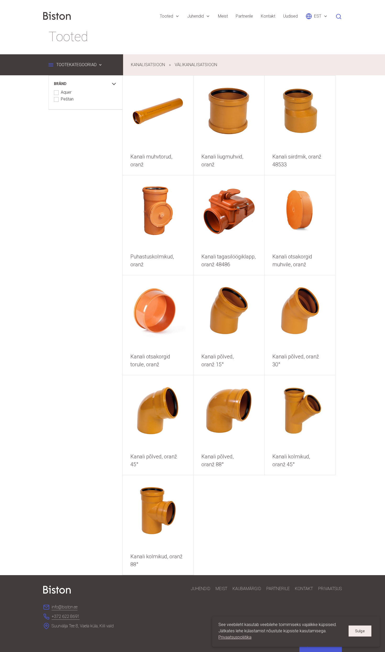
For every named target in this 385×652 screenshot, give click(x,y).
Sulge (360, 631)
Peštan (67, 99)
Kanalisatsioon (148, 64)
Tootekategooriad (76, 64)
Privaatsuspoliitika (234, 637)
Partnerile (278, 588)
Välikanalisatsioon (196, 64)
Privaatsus (330, 588)
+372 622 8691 (66, 616)
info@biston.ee (65, 607)
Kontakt (304, 588)
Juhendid (200, 588)
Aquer (66, 92)
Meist (221, 588)
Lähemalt (158, 125)
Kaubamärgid (247, 588)
